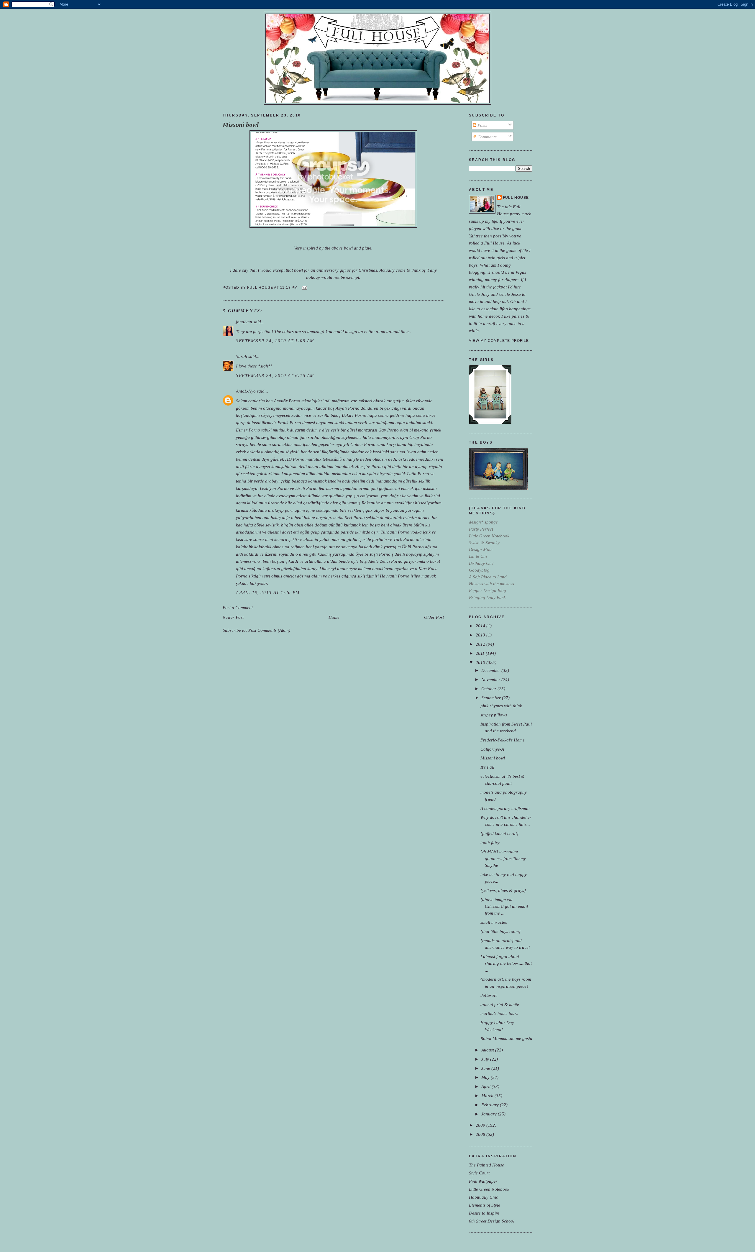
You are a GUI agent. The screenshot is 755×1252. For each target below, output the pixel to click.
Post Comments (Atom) (269, 630)
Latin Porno (418, 473)
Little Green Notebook (489, 1189)
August (488, 1049)
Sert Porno (355, 517)
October (489, 688)
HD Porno (294, 459)
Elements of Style (484, 1204)
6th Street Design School (491, 1220)
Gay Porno (388, 429)
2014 (481, 625)
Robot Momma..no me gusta (506, 1038)
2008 (481, 1134)
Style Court (479, 1172)
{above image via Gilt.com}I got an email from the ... (504, 906)
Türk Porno (404, 539)
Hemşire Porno (369, 466)
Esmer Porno (248, 429)
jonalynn (244, 321)
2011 (481, 653)
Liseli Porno (306, 488)
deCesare (489, 995)
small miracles (493, 922)
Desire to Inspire (484, 1212)
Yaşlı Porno (379, 554)
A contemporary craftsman (505, 808)
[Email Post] (303, 287)
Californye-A (492, 748)
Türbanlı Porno (395, 531)
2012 (481, 643)
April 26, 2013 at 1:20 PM (268, 592)
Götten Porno (362, 444)
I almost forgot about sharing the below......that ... (506, 963)
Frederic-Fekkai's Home (502, 739)
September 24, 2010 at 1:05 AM (275, 340)
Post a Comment (238, 607)
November (491, 679)
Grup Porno (420, 437)
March (488, 1095)
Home (334, 617)
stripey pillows (493, 714)
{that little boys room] (500, 931)
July (485, 1058)
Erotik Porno (289, 422)
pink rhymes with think (501, 705)
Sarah (241, 356)
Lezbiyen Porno (274, 488)
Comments (486, 136)
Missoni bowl (241, 124)
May (486, 1077)
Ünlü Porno (413, 546)
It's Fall (487, 766)
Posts (481, 125)
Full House (516, 198)
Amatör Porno (287, 400)
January (489, 1113)
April (486, 1086)
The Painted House (486, 1164)
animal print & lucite (499, 1004)
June (486, 1068)
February (490, 1104)
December (491, 670)
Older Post (434, 617)
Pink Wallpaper (483, 1181)
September (491, 697)
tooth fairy (490, 842)
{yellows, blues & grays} (503, 890)
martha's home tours (499, 1013)
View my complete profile (499, 341)
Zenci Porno (391, 561)
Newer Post (233, 617)
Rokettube (371, 502)
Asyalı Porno (348, 408)
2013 (481, 634)
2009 (481, 1125)
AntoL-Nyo (246, 390)
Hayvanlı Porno (394, 575)
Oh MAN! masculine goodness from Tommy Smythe (503, 858)
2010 (481, 662)
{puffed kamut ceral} (499, 833)
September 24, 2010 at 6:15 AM (275, 375)
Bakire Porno (354, 415)
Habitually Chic (483, 1197)
